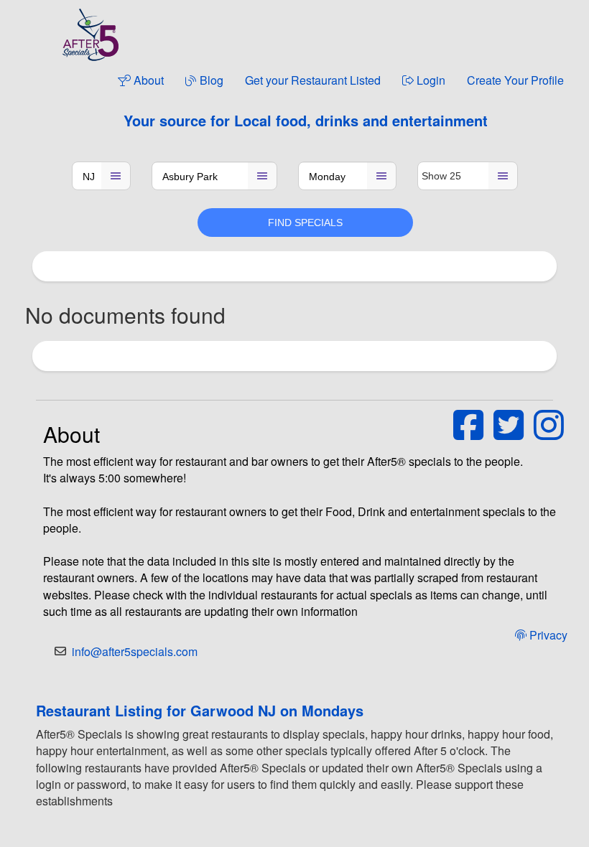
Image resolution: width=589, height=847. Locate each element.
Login (429, 80)
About (147, 80)
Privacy (547, 635)
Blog (210, 80)
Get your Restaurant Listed (313, 80)
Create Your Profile (515, 80)
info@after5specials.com (135, 651)
